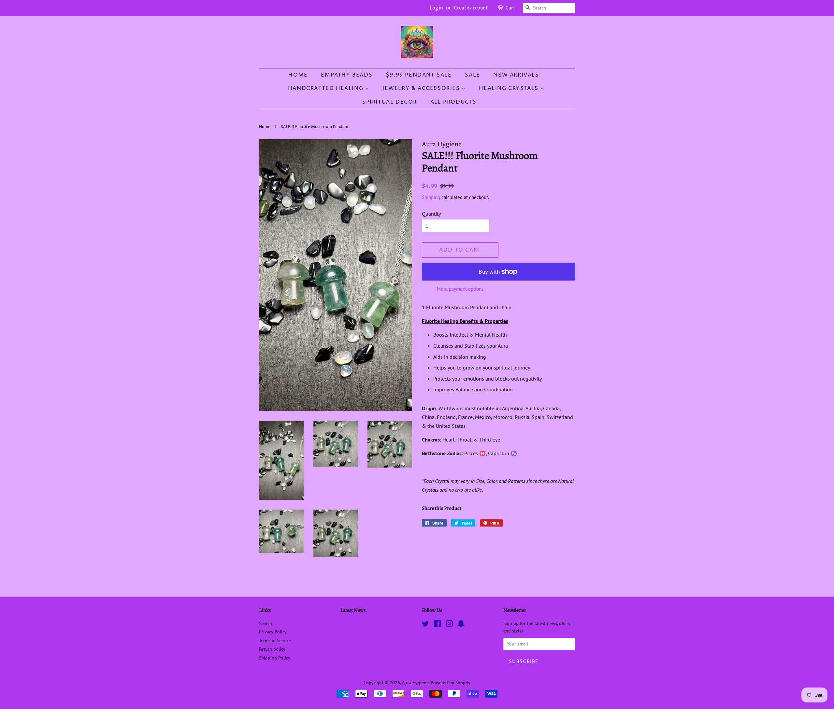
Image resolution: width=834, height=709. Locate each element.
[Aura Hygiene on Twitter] (425, 625)
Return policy (272, 649)
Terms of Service (275, 641)
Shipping (431, 197)
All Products (453, 102)
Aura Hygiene (415, 683)
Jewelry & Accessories (422, 88)
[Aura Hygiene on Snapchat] (461, 625)
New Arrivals (516, 75)
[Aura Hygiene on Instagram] (449, 625)
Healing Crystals (509, 88)
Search (265, 623)
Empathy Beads (346, 75)
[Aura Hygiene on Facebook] (437, 625)
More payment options (460, 289)
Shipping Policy (274, 658)
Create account (471, 8)
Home (298, 75)
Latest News (353, 610)
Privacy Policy (273, 632)
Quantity (431, 213)
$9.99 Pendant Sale (419, 75)
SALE (472, 75)
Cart (510, 8)
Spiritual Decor (389, 102)
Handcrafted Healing (326, 88)
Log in (436, 8)
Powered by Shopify (450, 683)
